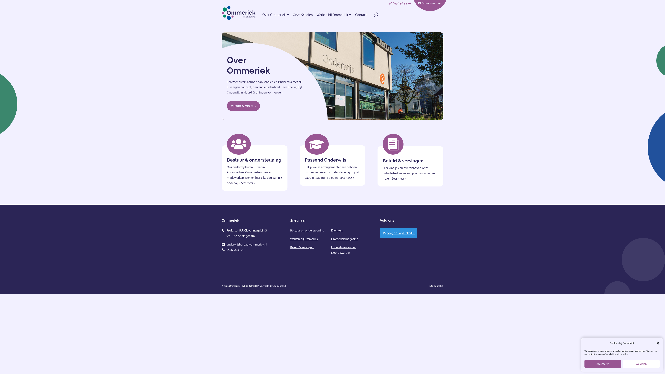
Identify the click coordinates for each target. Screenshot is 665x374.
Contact (361, 15)
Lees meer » (248, 183)
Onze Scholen (303, 15)
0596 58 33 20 (402, 3)
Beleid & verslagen (302, 247)
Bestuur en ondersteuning (307, 230)
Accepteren (602, 364)
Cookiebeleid (279, 285)
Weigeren (641, 364)
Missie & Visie (242, 106)
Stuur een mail (431, 3)
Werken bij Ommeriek (332, 15)
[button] (658, 343)
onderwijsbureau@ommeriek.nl (247, 244)
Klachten (337, 230)
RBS (441, 285)
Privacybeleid (264, 285)
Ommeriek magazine (344, 239)
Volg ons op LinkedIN (401, 233)
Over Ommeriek (274, 15)
